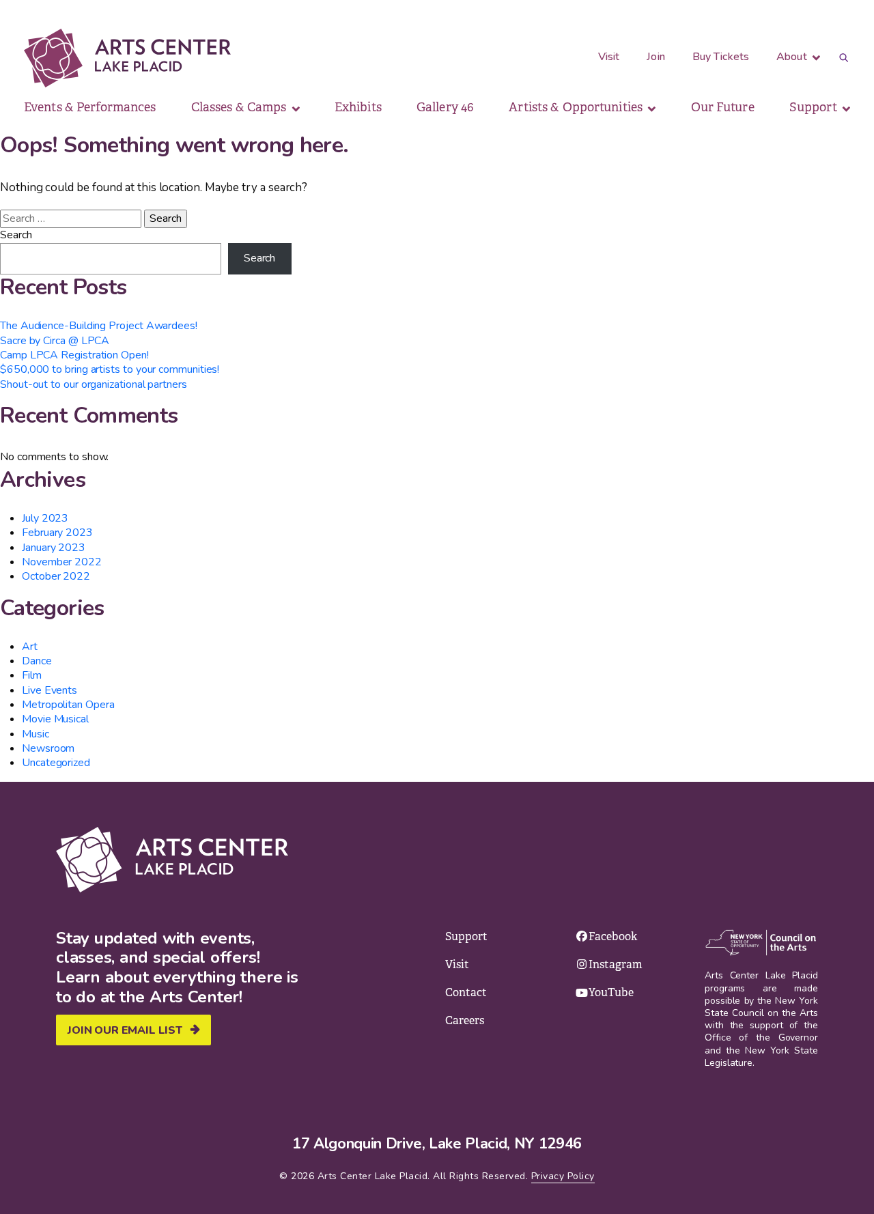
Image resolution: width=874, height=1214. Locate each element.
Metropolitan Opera (68, 704)
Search (16, 235)
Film (32, 675)
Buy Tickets (720, 56)
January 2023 (53, 547)
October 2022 (56, 576)
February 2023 (57, 532)
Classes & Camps (240, 107)
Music (35, 734)
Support (814, 107)
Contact (466, 992)
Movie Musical (55, 718)
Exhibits (358, 107)
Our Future (723, 107)
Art (30, 646)
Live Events (49, 690)
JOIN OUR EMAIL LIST (125, 1030)
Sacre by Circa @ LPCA (54, 340)
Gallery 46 (445, 107)
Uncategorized (56, 762)
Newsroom (48, 748)
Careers (464, 1020)
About (793, 56)
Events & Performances (90, 107)
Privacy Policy (563, 1176)
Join (655, 56)
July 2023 (45, 518)
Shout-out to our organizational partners (93, 384)
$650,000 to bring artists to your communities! (109, 369)
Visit (609, 56)
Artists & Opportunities (577, 107)
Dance (37, 660)
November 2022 (62, 561)
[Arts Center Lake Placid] (127, 58)
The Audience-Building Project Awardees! (98, 325)
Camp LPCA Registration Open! (74, 355)
